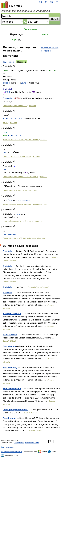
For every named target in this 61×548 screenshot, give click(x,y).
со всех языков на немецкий (49, 49)
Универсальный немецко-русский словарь (21, 140)
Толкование (8, 62)
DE (46, 2)
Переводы (16, 34)
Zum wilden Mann (12, 388)
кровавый (7, 118)
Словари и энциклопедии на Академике (25, 10)
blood (5, 83)
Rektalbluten (9, 346)
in (9, 83)
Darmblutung (9, 418)
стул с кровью (24, 200)
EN (40, 2)
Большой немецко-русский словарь (18, 221)
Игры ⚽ (16, 39)
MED (7, 92)
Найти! (54, 19)
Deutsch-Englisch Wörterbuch (15, 106)
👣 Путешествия (7, 447)
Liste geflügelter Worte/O (15, 409)
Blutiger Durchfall (12, 313)
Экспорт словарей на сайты (11, 451)
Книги (45, 34)
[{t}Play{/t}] (14, 66)
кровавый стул (15, 135)
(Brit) (23, 83)
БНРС (5, 123)
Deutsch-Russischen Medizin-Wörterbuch (19, 238)
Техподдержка (19, 443)
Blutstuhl (7, 98)
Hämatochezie (10, 334)
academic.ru (11, 4)
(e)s (10, 200)
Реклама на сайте (32, 443)
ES (51, 2)
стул (15, 118)
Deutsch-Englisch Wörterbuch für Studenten (20, 177)
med (5, 169)
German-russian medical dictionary (17, 157)
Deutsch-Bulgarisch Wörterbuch (16, 190)
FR (57, 2)
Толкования (30, 29)
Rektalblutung (10, 367)
